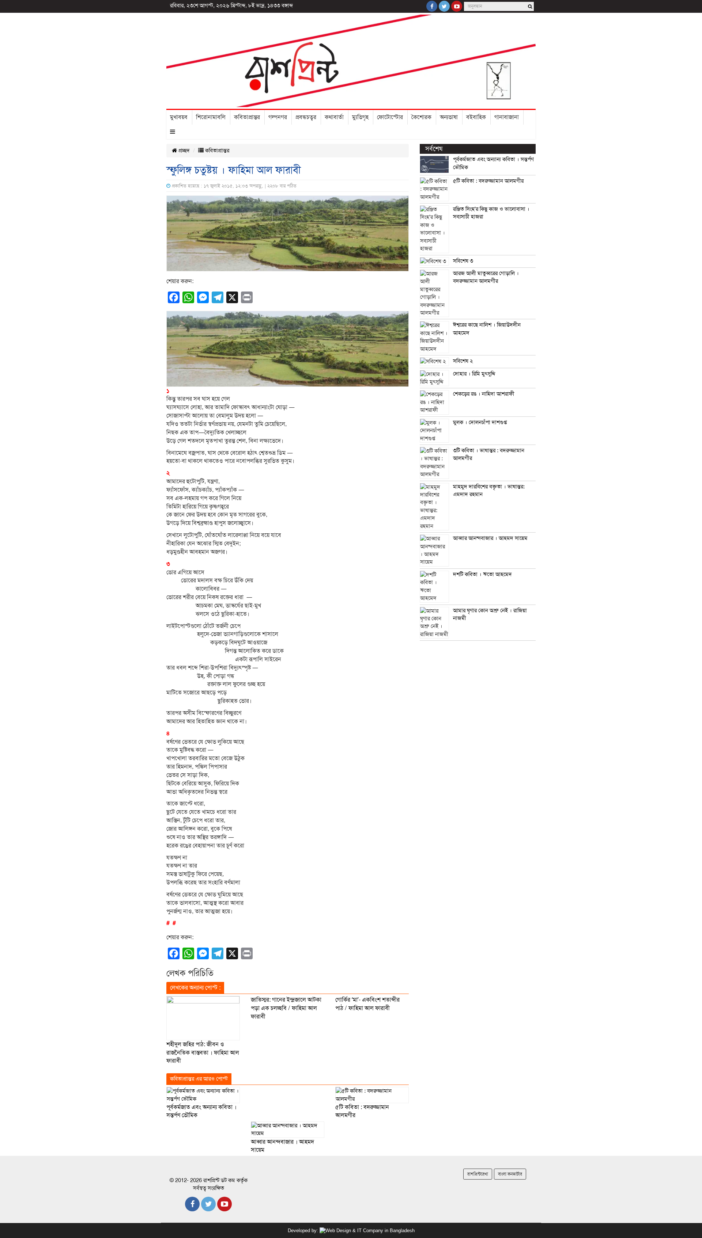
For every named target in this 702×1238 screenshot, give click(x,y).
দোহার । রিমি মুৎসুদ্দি (474, 373)
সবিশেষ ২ (463, 361)
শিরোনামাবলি (211, 117)
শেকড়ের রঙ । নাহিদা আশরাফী (483, 394)
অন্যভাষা (449, 117)
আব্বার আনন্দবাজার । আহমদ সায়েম (490, 538)
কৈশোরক (421, 117)
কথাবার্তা (334, 117)
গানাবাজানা (506, 117)
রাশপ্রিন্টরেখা (477, 1174)
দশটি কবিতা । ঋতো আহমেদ (482, 574)
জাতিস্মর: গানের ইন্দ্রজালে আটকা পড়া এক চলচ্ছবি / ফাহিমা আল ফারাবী (286, 1008)
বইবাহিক (476, 117)
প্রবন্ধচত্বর (305, 117)
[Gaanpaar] (367, 1230)
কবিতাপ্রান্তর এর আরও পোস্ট (199, 1078)
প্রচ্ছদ (183, 150)
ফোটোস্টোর (390, 117)
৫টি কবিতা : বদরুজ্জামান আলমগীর (488, 181)
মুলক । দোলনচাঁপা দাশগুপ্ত (480, 422)
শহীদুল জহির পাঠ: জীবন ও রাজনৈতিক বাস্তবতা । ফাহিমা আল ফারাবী (202, 1053)
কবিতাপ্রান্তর (247, 117)
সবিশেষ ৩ (463, 261)
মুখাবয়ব (179, 117)
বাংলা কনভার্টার (510, 1174)
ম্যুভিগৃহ (360, 117)
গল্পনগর (277, 117)
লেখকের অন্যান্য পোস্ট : (195, 987)
